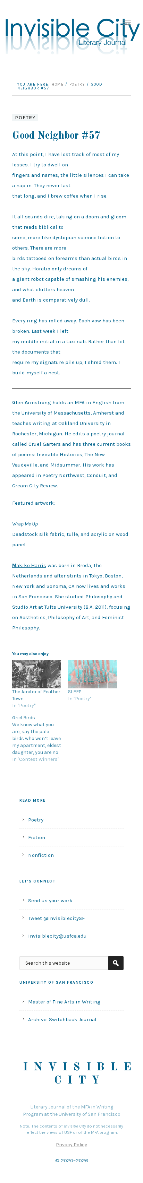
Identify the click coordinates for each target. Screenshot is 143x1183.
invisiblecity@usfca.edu (57, 936)
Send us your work (50, 900)
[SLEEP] (92, 674)
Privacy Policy (71, 1145)
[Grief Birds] (40, 738)
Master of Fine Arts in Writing (64, 1002)
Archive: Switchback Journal (62, 1019)
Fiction (36, 837)
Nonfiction (41, 855)
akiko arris (29, 565)
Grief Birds (23, 718)
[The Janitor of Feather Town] (36, 674)
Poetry (25, 118)
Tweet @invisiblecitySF (56, 918)
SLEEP (75, 692)
